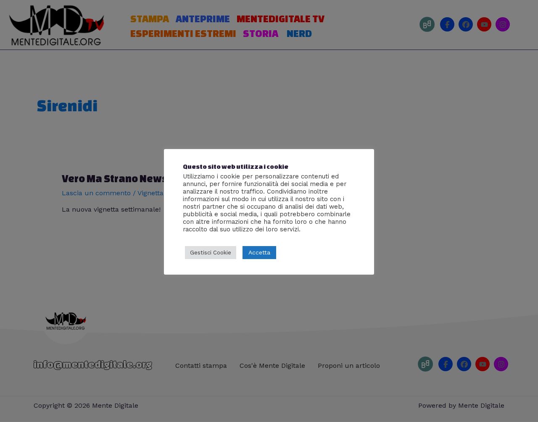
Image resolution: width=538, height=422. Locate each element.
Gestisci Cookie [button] (210, 252)
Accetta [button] (259, 252)
